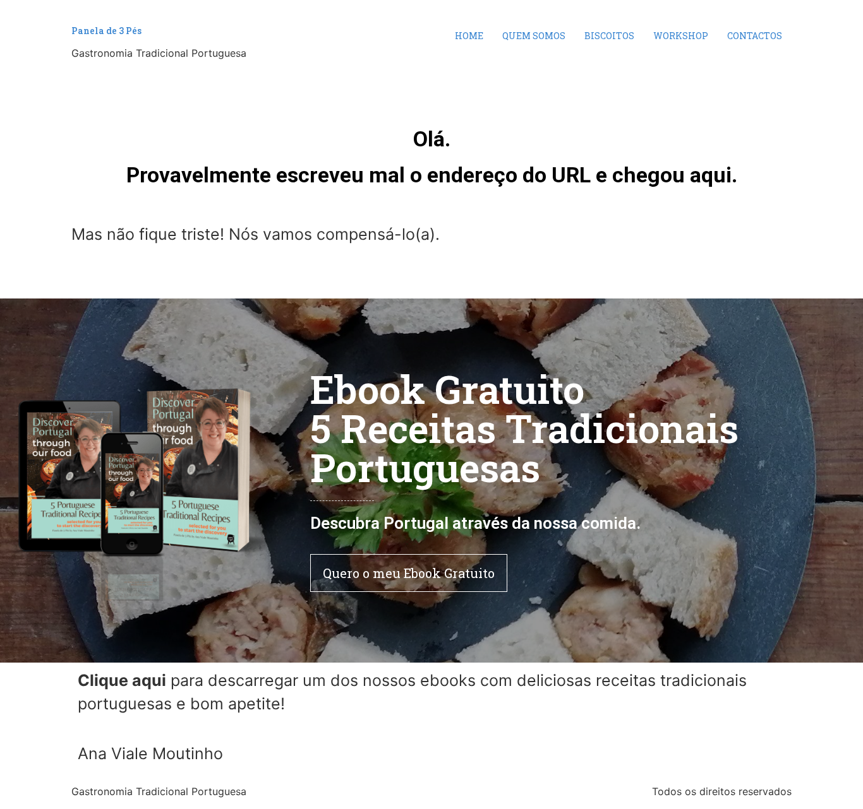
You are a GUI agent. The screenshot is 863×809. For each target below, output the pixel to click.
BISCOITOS (609, 36)
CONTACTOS (754, 36)
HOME (469, 36)
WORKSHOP (680, 36)
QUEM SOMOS (533, 36)
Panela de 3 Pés (106, 31)
